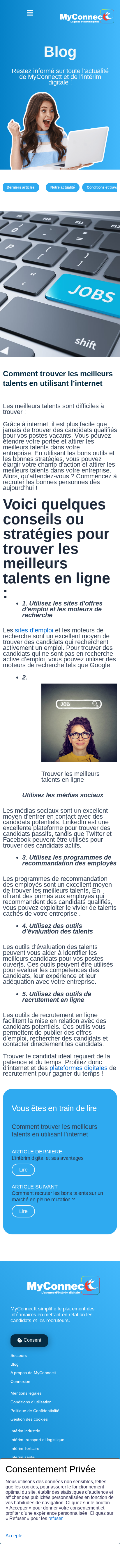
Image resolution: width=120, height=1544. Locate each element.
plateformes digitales (78, 1068)
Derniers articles (21, 187)
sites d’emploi (33, 630)
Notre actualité (62, 187)
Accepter (15, 1535)
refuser (55, 1518)
